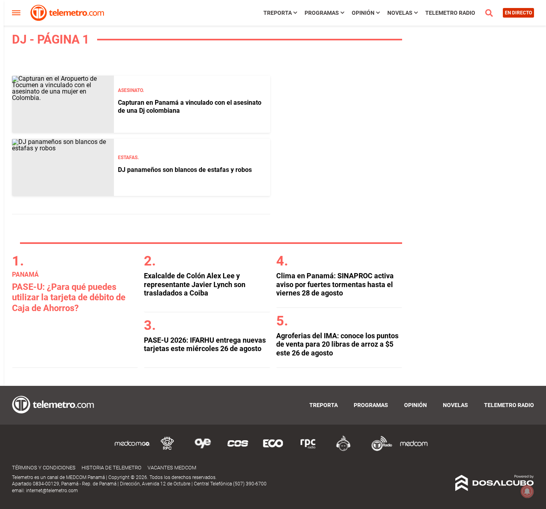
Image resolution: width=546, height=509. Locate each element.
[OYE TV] (202, 449)
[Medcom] (413, 449)
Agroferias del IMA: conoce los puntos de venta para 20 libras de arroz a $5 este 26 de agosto (337, 344)
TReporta (277, 13)
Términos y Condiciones (44, 468)
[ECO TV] (273, 449)
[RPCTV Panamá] (167, 449)
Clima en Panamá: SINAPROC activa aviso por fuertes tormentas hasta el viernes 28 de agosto (335, 284)
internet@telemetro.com (52, 490)
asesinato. (131, 90)
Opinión (363, 13)
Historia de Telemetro (111, 468)
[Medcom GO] (132, 449)
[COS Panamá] (237, 449)
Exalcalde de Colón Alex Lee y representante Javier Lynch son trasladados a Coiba (194, 284)
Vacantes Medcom (171, 468)
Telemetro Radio (450, 13)
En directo (518, 13)
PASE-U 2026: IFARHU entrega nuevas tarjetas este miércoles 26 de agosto (205, 344)
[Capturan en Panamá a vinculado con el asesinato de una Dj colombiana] (63, 104)
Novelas (399, 13)
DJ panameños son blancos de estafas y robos (185, 170)
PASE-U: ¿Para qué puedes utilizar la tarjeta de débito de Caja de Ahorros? (69, 297)
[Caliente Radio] (343, 449)
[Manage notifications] (527, 491)
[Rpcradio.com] (308, 449)
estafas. (128, 157)
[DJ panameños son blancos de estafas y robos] (63, 167)
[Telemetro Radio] (378, 449)
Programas (322, 13)
